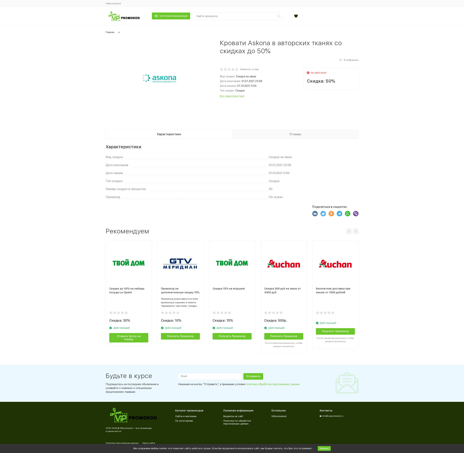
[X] (323, 213)
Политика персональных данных (122, 443)
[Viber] (356, 213)
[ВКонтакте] (315, 213)
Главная (110, 32)
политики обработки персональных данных (273, 384)
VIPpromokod (113, 3)
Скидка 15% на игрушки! (229, 288)
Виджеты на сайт (233, 416)
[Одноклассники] (331, 213)
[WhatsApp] (347, 213)
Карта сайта (148, 443)
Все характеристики (232, 96)
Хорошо (324, 448)
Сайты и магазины (185, 416)
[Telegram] (339, 213)
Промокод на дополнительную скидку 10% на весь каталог (180, 292)
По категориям (184, 420)
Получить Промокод (283, 336)
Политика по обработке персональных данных (237, 422)
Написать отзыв (249, 69)
